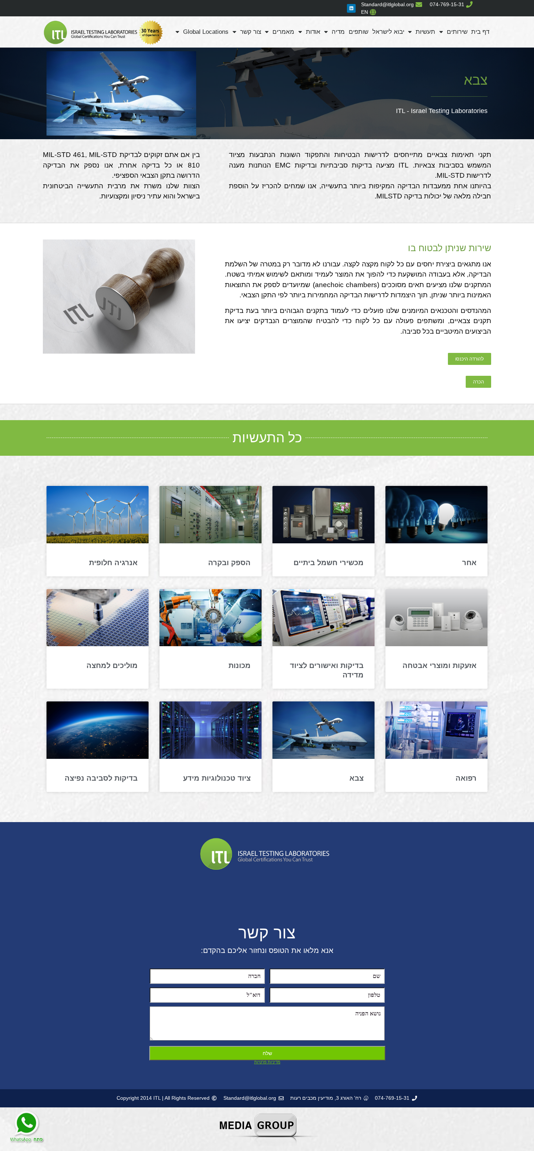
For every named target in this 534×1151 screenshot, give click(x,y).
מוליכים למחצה (112, 665)
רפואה (466, 778)
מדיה (338, 31)
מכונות (239, 665)
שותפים (358, 31)
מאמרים (283, 31)
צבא (356, 778)
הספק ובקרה (229, 563)
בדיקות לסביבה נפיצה (101, 778)
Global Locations (205, 31)
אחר (469, 563)
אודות (313, 31)
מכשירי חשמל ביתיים (329, 563)
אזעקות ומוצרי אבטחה (439, 665)
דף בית (480, 31)
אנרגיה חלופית (113, 563)
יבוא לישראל (388, 31)
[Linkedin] (351, 8)
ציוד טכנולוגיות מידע (217, 778)
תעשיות (425, 31)
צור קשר (250, 31)
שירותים (457, 31)
